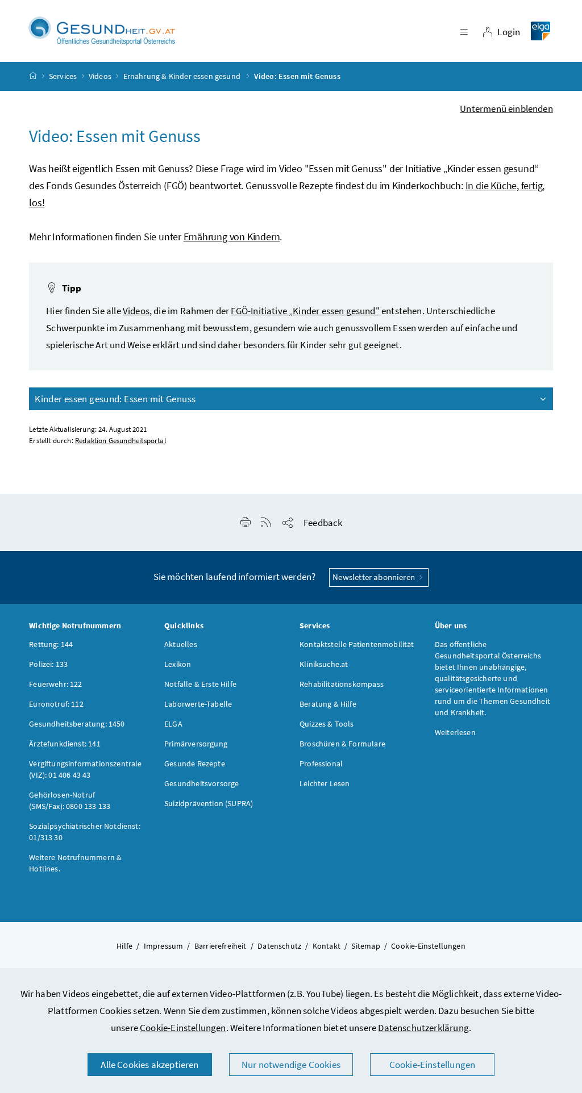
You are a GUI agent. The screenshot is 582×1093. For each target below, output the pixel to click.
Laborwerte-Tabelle (198, 704)
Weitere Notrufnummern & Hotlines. (75, 863)
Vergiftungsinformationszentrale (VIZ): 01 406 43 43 (85, 769)
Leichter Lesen (325, 783)
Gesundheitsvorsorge (201, 783)
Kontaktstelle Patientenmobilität (357, 644)
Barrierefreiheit (220, 946)
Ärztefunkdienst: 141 (65, 744)
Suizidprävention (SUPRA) (208, 803)
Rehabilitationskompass (342, 684)
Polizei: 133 (48, 664)
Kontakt (326, 946)
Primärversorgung (195, 744)
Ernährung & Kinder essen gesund (183, 76)
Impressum (164, 946)
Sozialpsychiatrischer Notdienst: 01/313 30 (84, 831)
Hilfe (124, 946)
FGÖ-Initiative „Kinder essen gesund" (305, 310)
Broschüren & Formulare (342, 744)
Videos (100, 76)
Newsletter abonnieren (374, 576)
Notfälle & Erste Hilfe (200, 684)
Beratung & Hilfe (328, 704)
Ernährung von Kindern (232, 236)
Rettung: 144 (51, 644)
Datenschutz (279, 946)
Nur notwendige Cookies (291, 1064)
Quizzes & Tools (327, 724)
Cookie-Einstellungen (183, 1027)
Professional (321, 763)
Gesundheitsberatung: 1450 (76, 724)
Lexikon (177, 664)
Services (63, 76)
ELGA (173, 724)
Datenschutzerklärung (423, 1027)
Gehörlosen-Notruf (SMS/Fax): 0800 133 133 (69, 800)
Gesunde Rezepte (194, 763)
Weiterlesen (455, 732)
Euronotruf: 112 (56, 704)
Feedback (323, 522)
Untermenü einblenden (506, 108)
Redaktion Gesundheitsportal (120, 440)
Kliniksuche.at (324, 664)
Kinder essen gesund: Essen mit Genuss (115, 399)
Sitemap (365, 946)
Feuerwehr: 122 (55, 684)
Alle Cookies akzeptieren (149, 1064)
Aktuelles (180, 644)
